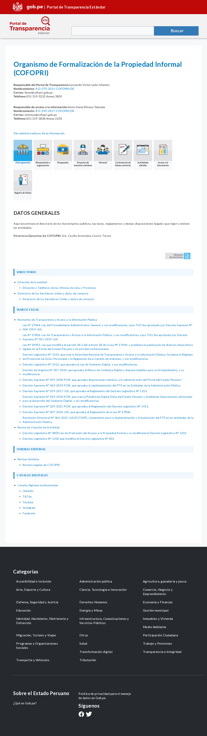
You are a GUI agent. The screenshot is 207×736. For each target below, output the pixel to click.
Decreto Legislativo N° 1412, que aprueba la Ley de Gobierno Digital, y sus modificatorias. (80, 364)
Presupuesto (63, 162)
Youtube (28, 502)
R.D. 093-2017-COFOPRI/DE (55, 111)
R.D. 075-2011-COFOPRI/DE (55, 88)
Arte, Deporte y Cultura (33, 589)
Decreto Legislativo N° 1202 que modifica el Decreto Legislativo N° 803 (68, 438)
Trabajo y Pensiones (157, 643)
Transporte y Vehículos (32, 660)
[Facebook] (81, 714)
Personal (103, 162)
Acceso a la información (163, 164)
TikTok (27, 496)
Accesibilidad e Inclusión (33, 581)
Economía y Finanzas (158, 602)
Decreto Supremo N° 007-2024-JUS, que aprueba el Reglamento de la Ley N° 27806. (77, 412)
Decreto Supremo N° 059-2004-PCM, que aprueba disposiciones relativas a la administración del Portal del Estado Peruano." (103, 379)
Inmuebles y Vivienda (158, 618)
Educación (23, 610)
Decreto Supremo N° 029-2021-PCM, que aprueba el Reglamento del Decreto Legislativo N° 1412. (86, 406)
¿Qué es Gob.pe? (25, 703)
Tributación (87, 660)
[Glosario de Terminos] (177, 255)
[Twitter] (89, 714)
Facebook (29, 513)
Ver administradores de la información (39, 133)
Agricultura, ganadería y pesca (165, 581)
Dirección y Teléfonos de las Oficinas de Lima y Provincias (59, 287)
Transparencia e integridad (162, 652)
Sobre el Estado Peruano (41, 693)
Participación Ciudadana (160, 635)
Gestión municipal (156, 610)
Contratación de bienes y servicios (123, 164)
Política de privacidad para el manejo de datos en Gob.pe (104, 696)
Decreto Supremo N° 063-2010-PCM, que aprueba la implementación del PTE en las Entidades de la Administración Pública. (102, 385)
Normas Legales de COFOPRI (41, 465)
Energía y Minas (91, 610)
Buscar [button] (177, 30)
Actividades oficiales (142, 164)
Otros (83, 635)
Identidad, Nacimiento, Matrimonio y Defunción (42, 621)
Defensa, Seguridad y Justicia (37, 602)
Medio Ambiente (154, 627)
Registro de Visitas (22, 192)
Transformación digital (95, 652)
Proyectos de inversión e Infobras (83, 164)
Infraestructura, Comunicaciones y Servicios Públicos (104, 621)
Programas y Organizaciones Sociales (37, 645)
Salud (83, 643)
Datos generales (23, 162)
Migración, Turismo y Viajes (36, 635)
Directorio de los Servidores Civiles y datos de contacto (58, 299)
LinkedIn (28, 491)
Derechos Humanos (93, 602)
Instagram (29, 507)
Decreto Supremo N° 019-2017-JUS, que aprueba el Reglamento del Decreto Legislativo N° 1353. (85, 391)
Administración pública (95, 581)
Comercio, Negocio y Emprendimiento (158, 592)
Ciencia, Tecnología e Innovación (103, 589)
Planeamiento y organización (43, 164)
